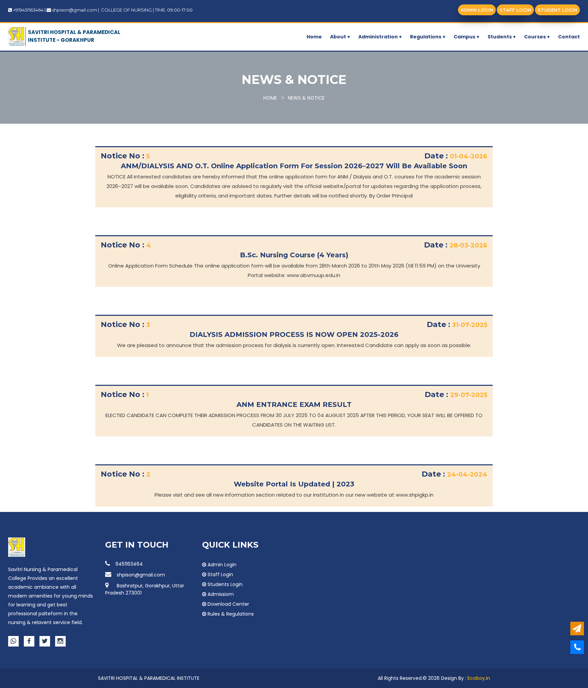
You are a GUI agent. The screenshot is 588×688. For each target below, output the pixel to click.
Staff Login (515, 10)
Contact (569, 36)
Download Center (227, 604)
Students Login (224, 584)
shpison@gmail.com (74, 10)
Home (314, 36)
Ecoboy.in (479, 678)
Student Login (557, 10)
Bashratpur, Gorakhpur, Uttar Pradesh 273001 (144, 589)
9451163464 (129, 564)
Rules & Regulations (230, 613)
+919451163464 (28, 10)
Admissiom (220, 594)
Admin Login (477, 10)
